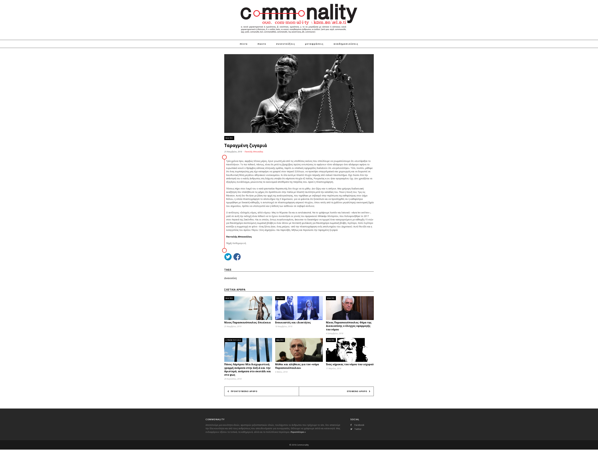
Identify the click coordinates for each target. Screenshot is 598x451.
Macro (262, 43)
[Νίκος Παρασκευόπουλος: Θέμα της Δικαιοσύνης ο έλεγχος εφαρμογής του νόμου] (350, 319)
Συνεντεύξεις (285, 43)
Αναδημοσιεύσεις (346, 43)
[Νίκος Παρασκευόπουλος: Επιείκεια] (248, 319)
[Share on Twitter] (228, 257)
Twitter (357, 429)
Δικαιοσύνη (230, 278)
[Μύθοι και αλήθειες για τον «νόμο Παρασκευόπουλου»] (299, 361)
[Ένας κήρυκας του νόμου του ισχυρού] (350, 361)
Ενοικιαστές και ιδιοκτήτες (293, 322)
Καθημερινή (239, 243)
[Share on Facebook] (237, 257)
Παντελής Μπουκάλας (253, 151)
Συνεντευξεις (233, 340)
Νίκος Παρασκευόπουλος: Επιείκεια (247, 322)
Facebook (359, 424)
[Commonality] (299, 34)
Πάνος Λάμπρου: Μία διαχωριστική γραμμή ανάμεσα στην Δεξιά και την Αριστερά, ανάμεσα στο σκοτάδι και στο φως (247, 369)
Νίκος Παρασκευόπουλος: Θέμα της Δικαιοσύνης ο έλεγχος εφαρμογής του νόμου (349, 326)
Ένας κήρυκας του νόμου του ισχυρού (350, 364)
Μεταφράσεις (314, 43)
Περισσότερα (298, 431)
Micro (244, 43)
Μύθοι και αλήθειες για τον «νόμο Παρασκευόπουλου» (297, 366)
